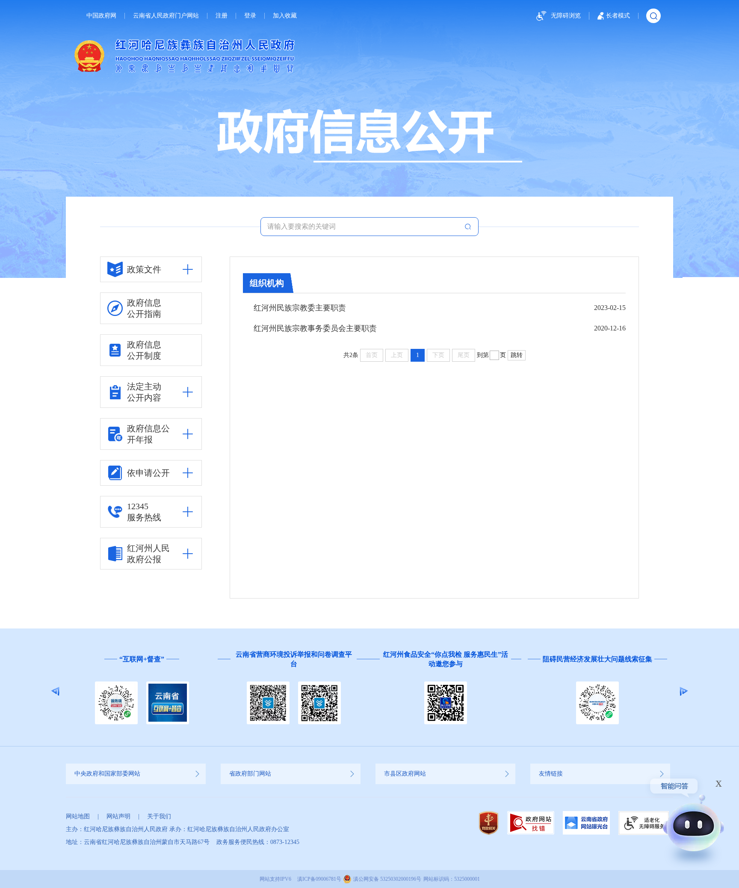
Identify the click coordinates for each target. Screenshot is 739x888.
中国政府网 (101, 16)
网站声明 (118, 816)
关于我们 (159, 816)
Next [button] (683, 691)
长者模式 (618, 15)
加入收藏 (285, 16)
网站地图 (78, 816)
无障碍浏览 (566, 15)
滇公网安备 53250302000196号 (387, 879)
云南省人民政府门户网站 (166, 16)
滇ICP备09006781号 (319, 879)
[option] (198, 691)
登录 (250, 16)
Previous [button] (55, 691)
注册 (222, 16)
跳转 (517, 355)
